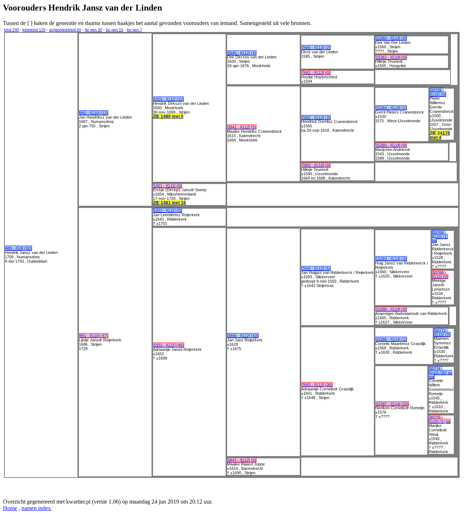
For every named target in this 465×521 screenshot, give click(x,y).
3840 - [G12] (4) (242, 53)
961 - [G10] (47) (94, 335)
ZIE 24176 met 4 (440, 135)
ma (431, 376)
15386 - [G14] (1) (391, 339)
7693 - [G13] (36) (317, 384)
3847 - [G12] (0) (242, 460)
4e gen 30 (93, 30)
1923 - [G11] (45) (169, 345)
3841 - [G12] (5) (242, 127)
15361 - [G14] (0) (391, 57)
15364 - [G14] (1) (391, 108)
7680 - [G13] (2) (316, 47)
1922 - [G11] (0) (168, 210)
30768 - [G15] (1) (440, 234)
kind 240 (11, 30)
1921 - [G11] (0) (168, 186)
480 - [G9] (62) (18, 248)
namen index (36, 508)
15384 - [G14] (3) (391, 259)
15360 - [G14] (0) (391, 38)
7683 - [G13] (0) (316, 165)
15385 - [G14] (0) (391, 309)
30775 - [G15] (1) (437, 419)
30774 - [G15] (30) (438, 370)
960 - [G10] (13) (94, 113)
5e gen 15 (114, 30)
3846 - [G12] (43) (243, 335)
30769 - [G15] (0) (440, 274)
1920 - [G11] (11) (168, 99)
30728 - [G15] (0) (438, 92)
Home (10, 508)
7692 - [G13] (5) (316, 268)
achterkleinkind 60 (65, 30)
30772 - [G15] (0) (442, 332)
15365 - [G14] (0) (391, 145)
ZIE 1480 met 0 (168, 116)
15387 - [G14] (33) (392, 404)
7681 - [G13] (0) (316, 72)
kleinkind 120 (34, 30)
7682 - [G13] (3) (316, 117)
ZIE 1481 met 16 (169, 202)
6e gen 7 (134, 30)
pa (434, 240)
